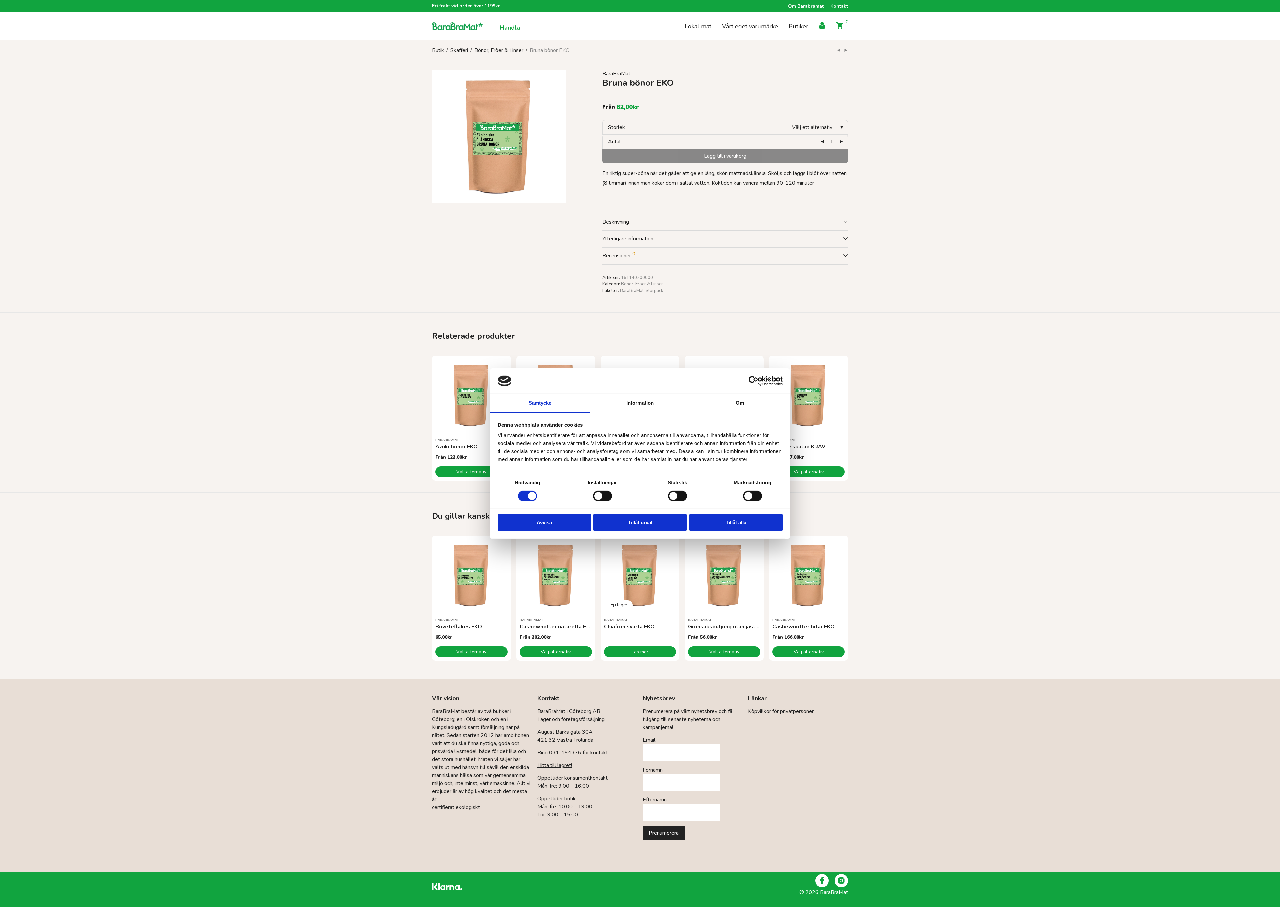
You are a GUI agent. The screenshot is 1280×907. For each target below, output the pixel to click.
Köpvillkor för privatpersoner (781, 711)
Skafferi (459, 50)
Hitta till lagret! (554, 765)
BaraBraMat (616, 73)
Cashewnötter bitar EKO (803, 626)
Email (649, 740)
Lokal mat (698, 26)
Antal (614, 141)
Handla (510, 28)
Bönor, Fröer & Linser (498, 50)
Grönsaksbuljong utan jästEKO (727, 626)
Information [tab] (640, 403)
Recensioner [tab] (618, 255)
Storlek (616, 127)
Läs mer (640, 652)
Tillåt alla (736, 522)
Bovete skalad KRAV (798, 446)
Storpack (654, 291)
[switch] (602, 495)
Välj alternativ (471, 472)
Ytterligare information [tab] (627, 238)
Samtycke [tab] (540, 403)
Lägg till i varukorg (725, 156)
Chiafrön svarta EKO (629, 626)
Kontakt (839, 6)
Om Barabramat (806, 6)
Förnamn (653, 770)
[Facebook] (822, 880)
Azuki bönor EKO (456, 446)
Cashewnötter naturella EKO (557, 626)
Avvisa (544, 522)
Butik (438, 50)
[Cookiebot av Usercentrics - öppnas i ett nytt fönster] (753, 381)
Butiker (798, 26)
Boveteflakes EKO (458, 626)
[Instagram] (841, 880)
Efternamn (655, 799)
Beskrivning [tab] (615, 222)
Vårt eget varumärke (750, 26)
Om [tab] (740, 403)
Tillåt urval (640, 522)
